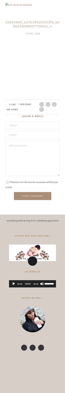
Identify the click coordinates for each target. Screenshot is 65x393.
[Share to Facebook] (41, 104)
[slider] (49, 283)
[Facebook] (24, 348)
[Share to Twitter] (48, 104)
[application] (32, 283)
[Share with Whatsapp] (41, 109)
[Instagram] (33, 348)
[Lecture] (14, 284)
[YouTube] (41, 348)
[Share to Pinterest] (54, 104)
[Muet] (42, 284)
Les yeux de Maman (32, 370)
